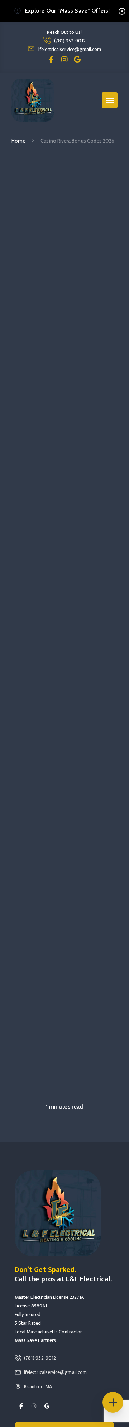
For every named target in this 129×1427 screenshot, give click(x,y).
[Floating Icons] (112, 1402)
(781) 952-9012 (70, 41)
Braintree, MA (38, 1386)
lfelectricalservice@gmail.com (69, 49)
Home (18, 140)
